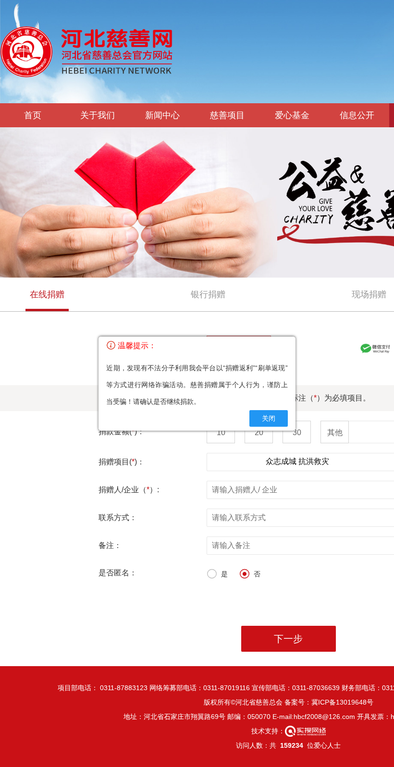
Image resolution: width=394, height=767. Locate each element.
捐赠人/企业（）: (128, 490)
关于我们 (97, 115)
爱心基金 (292, 115)
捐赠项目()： (121, 462)
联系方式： (117, 517)
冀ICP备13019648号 (342, 702)
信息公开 (357, 115)
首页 (32, 115)
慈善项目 (227, 115)
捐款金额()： (121, 431)
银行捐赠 (208, 294)
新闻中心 (162, 115)
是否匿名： (117, 573)
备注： (110, 545)
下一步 (288, 638)
